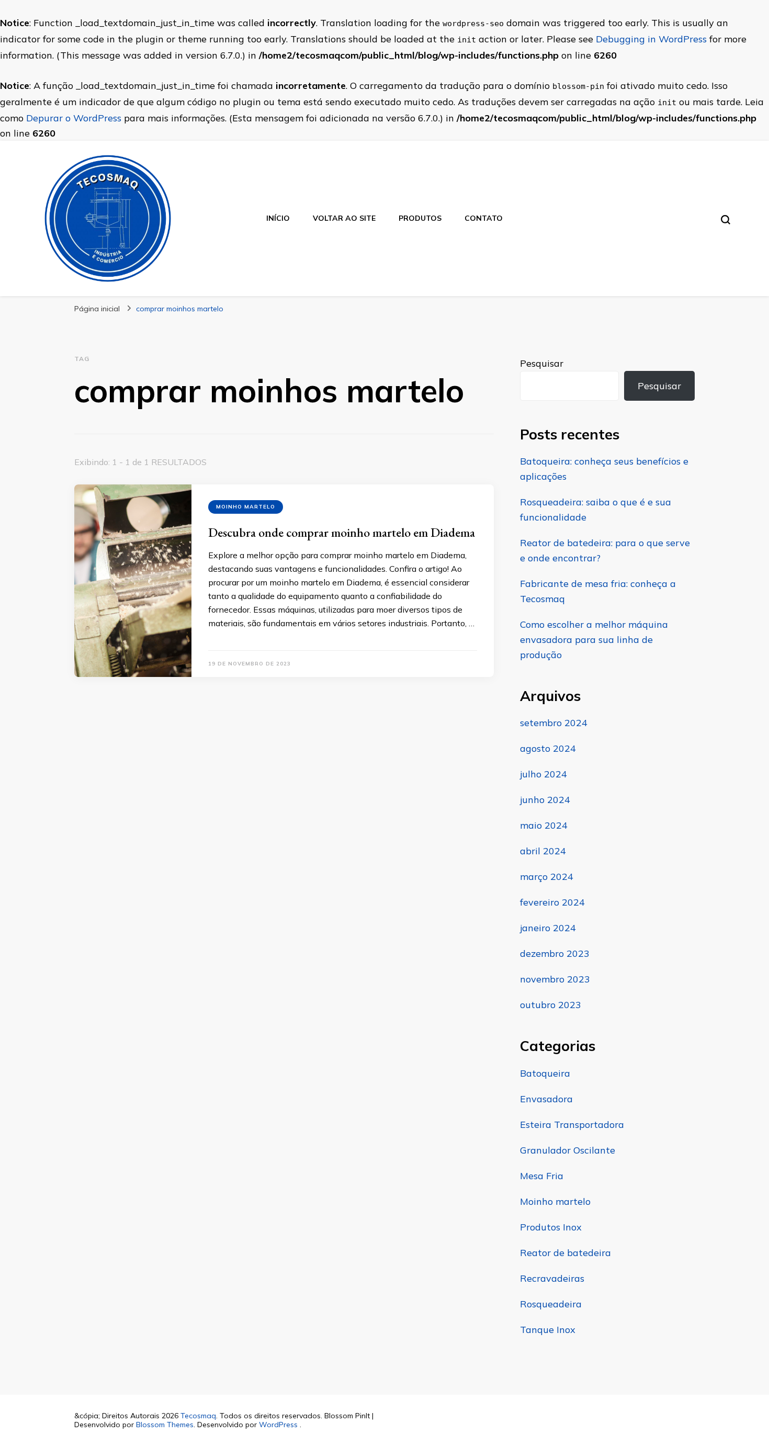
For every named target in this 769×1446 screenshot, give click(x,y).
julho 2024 (543, 774)
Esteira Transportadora (572, 1125)
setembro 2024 (553, 723)
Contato (484, 218)
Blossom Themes (165, 1424)
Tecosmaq (198, 1415)
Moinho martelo (245, 506)
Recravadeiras (552, 1278)
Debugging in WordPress (651, 39)
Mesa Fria (541, 1176)
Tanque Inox (547, 1330)
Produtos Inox (551, 1227)
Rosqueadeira (551, 1304)
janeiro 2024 (548, 928)
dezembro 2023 (555, 953)
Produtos (420, 218)
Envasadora (546, 1099)
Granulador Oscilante (567, 1150)
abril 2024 (543, 851)
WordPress (278, 1424)
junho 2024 (545, 800)
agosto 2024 (548, 748)
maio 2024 (544, 825)
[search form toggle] (725, 219)
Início (278, 218)
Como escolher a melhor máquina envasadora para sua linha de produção (594, 639)
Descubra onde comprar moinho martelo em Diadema (341, 532)
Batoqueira (545, 1073)
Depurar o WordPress (73, 118)
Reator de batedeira (565, 1253)
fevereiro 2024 (552, 902)
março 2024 (546, 877)
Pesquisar (541, 363)
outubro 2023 (550, 1005)
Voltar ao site (344, 218)
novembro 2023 (555, 979)
